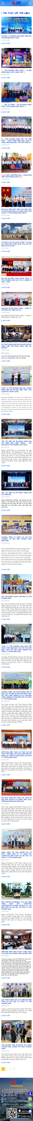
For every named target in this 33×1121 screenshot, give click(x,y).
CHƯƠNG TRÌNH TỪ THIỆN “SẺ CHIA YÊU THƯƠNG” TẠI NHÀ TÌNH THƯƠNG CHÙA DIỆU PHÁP (16, 539)
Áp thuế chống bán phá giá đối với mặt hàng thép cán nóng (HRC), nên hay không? (16, 346)
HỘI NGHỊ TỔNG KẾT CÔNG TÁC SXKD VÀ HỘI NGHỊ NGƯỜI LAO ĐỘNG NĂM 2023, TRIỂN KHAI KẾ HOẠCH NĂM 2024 (16, 799)
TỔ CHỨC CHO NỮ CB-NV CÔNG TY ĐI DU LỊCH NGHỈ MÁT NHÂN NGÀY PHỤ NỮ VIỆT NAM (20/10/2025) (16, 244)
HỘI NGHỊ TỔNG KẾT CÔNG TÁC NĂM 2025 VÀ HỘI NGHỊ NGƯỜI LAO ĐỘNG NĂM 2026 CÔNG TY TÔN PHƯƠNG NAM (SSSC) (16, 211)
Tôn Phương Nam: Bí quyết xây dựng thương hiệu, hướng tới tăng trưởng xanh (16, 1046)
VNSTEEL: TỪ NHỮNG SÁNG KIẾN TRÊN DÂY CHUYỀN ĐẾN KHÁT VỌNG (16, 37)
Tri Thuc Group (17, 1106)
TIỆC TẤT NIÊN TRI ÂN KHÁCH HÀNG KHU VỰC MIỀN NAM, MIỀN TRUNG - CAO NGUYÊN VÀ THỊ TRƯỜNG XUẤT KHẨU (16, 443)
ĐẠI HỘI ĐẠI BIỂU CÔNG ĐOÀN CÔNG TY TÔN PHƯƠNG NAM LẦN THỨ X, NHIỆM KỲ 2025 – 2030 (16, 280)
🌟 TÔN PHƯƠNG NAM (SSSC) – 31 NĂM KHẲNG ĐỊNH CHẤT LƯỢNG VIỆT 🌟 (16, 71)
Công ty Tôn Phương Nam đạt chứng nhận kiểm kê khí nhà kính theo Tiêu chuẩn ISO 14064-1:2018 (16, 389)
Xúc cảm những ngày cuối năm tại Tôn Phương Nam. (16, 597)
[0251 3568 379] (30, 1105)
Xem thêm (6, 43)
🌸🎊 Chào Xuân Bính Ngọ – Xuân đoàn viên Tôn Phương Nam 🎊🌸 (16, 176)
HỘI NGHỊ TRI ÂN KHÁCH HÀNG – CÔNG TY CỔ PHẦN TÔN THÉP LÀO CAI (16, 309)
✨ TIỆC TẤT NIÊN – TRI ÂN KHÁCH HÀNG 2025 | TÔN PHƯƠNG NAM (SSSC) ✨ (16, 105)
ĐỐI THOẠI (5, 353)
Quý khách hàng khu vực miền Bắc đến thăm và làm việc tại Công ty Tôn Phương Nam (16, 1001)
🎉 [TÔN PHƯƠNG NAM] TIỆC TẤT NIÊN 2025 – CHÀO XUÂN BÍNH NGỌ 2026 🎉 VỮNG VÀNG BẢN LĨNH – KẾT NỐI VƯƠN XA (16, 140)
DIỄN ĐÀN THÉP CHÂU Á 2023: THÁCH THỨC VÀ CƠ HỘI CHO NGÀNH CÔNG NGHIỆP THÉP (16, 952)
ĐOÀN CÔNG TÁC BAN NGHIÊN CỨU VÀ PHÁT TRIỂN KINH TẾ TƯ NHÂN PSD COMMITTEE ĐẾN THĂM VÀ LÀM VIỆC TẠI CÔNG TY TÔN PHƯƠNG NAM (16, 854)
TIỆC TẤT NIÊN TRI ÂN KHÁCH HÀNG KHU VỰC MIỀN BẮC (16, 493)
